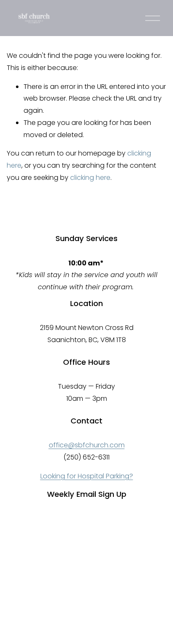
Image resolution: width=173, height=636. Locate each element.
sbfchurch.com (100, 445)
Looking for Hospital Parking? (86, 476)
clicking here (90, 177)
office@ (62, 445)
